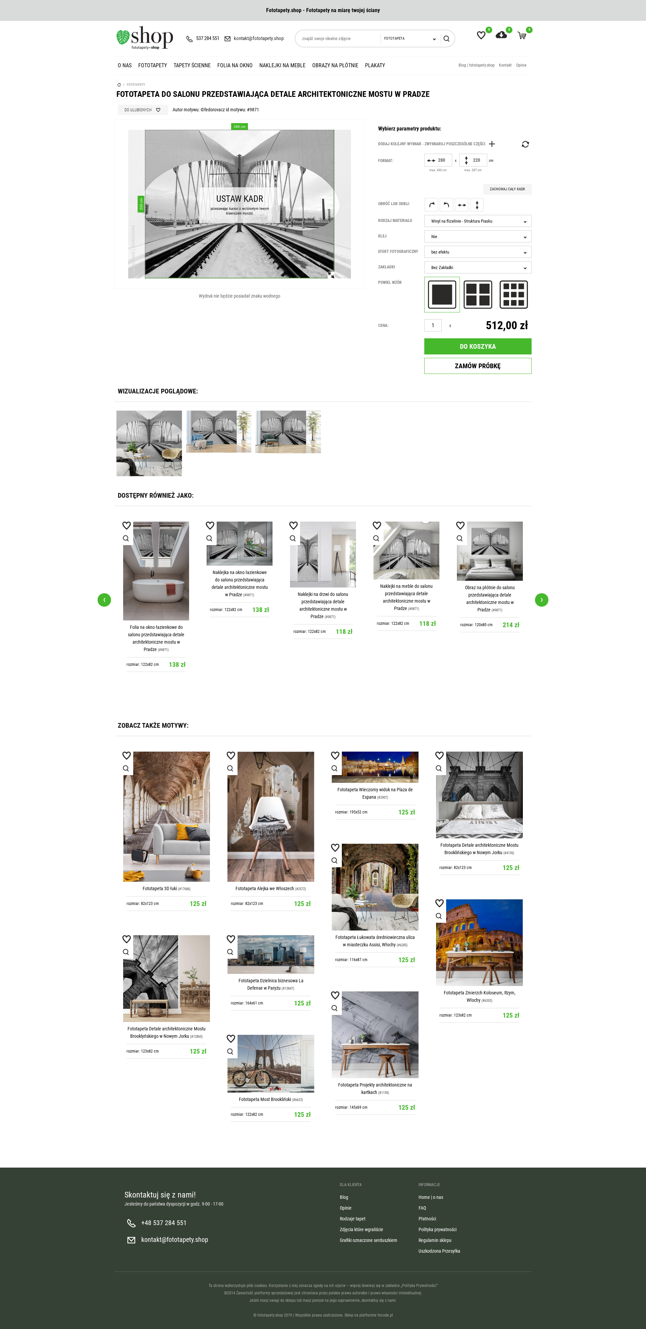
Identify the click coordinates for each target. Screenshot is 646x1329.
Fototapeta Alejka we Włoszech (265, 888)
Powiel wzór (390, 282)
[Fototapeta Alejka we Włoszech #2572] (270, 817)
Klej (382, 236)
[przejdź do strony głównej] (144, 37)
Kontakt (505, 65)
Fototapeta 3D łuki (160, 888)
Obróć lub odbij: (394, 203)
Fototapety (152, 65)
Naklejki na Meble (282, 65)
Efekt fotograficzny (398, 251)
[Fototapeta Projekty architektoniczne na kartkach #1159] (375, 1034)
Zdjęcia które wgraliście (361, 1229)
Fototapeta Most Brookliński (265, 1099)
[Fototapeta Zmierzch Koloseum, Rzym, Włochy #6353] (479, 942)
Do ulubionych (137, 110)
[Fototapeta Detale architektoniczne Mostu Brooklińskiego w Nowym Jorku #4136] (479, 795)
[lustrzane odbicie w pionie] (476, 205)
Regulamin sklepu (435, 1240)
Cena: (383, 325)
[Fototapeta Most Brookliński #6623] (270, 1064)
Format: (385, 160)
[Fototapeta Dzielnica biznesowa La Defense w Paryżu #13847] (270, 954)
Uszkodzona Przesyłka (439, 1251)
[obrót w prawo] (431, 205)
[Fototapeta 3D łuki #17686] (166, 817)
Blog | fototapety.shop (477, 65)
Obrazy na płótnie (335, 65)
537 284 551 (207, 38)
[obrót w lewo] (446, 205)
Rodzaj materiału (395, 220)
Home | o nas (431, 1197)
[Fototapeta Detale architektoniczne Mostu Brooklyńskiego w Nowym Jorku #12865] (166, 978)
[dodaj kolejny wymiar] (438, 144)
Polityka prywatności (438, 1229)
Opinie (521, 65)
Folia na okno (235, 65)
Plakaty (375, 65)
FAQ (422, 1208)
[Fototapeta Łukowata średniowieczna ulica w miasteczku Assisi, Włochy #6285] (375, 887)
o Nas (125, 65)
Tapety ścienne (192, 65)
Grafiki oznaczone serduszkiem (368, 1240)
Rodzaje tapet (352, 1218)
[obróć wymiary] (525, 144)
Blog (344, 1197)
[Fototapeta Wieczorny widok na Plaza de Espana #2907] (375, 767)
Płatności (427, 1218)
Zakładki (386, 267)
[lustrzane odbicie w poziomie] (461, 205)
